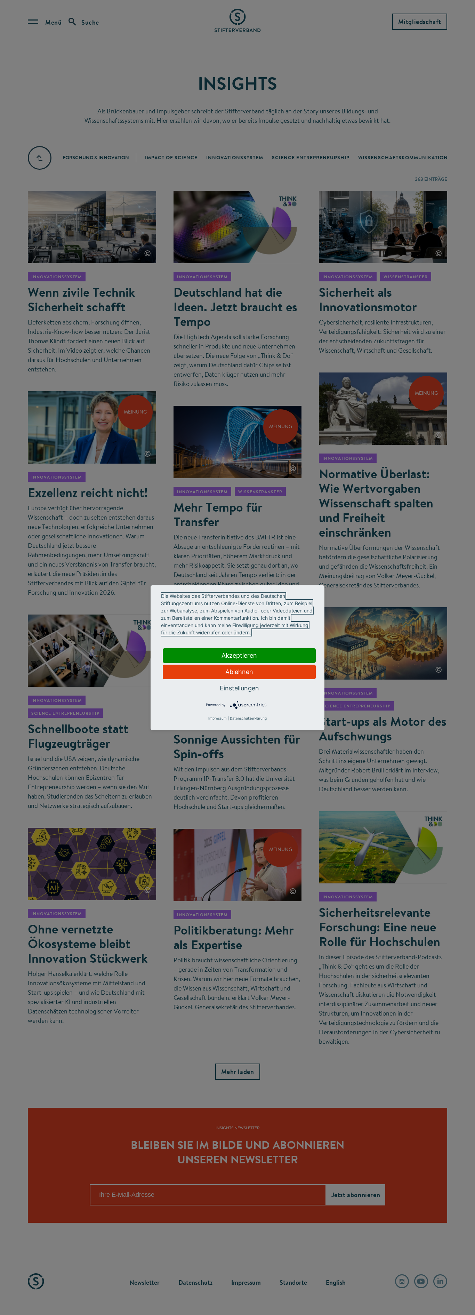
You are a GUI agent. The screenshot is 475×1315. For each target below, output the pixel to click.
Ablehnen (239, 671)
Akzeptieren (239, 655)
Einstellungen (239, 688)
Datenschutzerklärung (248, 718)
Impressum (217, 718)
